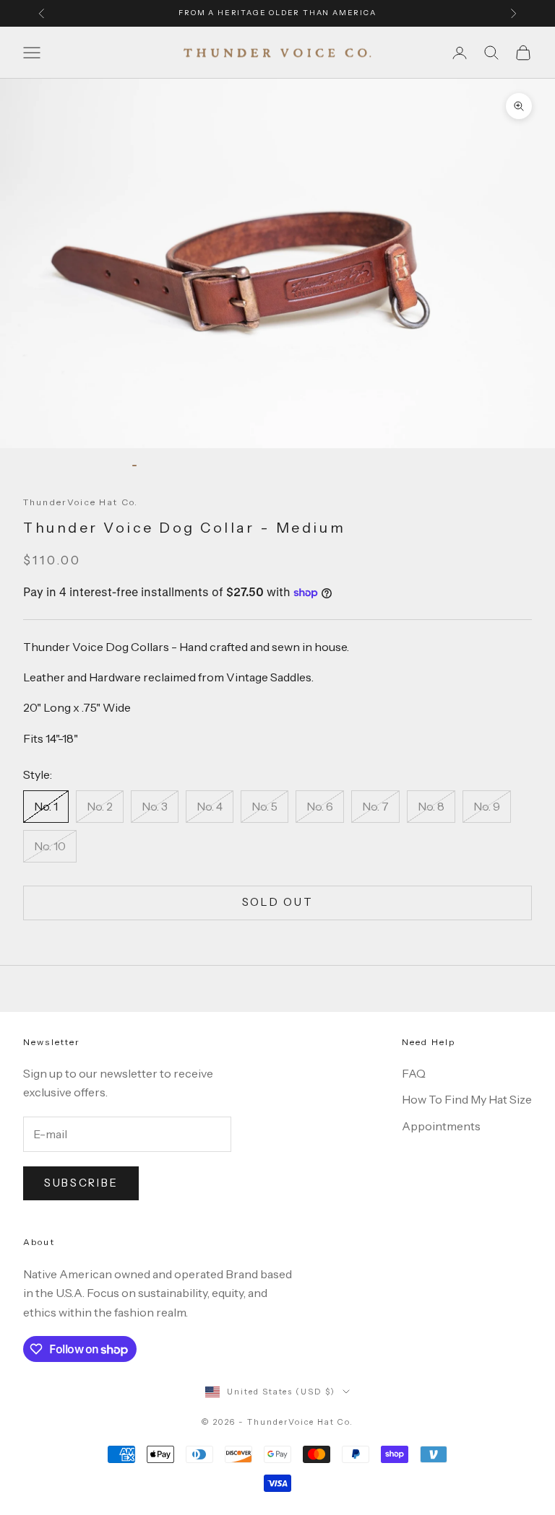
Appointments (441, 1126)
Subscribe (81, 1182)
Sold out (278, 902)
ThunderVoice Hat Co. (80, 502)
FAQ (414, 1073)
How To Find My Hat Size (467, 1099)
